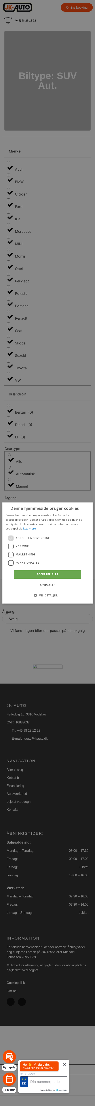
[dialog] (47, 553)
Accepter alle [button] (47, 574)
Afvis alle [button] (47, 585)
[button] (47, 595)
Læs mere (29, 528)
